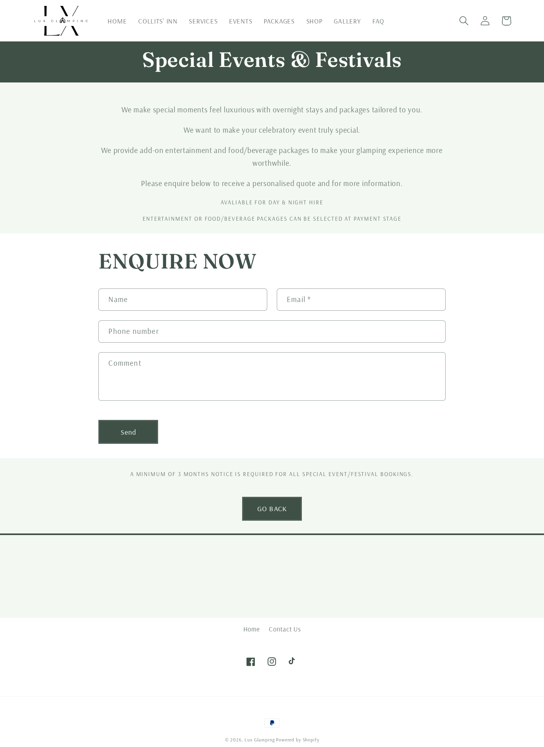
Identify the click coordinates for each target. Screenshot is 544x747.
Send (129, 432)
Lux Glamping (259, 740)
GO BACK (272, 508)
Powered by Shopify (297, 740)
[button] (464, 20)
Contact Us (285, 629)
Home (251, 629)
